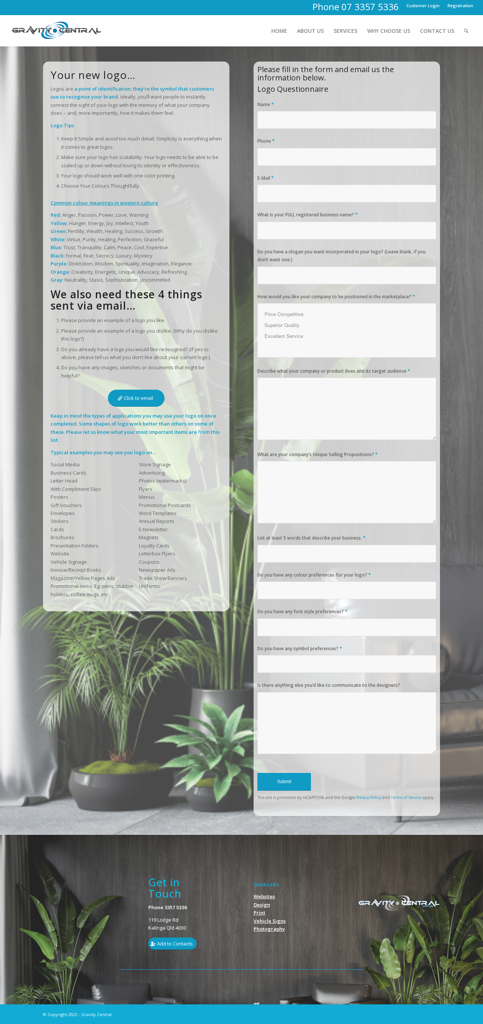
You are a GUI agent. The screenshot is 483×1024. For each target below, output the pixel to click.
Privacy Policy (368, 797)
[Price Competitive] (347, 313)
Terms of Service (406, 797)
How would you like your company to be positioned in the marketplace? (336, 296)
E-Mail (265, 178)
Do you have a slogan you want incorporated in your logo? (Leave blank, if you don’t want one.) (341, 255)
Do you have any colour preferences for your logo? (314, 575)
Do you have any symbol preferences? (299, 648)
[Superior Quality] (347, 324)
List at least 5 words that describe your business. (311, 538)
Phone (266, 141)
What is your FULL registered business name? (307, 214)
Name (265, 104)
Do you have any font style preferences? (302, 611)
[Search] (466, 30)
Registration (460, 5)
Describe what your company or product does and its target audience (333, 371)
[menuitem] (423, 6)
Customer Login (423, 5)
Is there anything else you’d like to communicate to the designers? (328, 685)
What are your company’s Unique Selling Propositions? (317, 454)
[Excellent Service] (347, 335)
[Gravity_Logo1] (57, 30)
